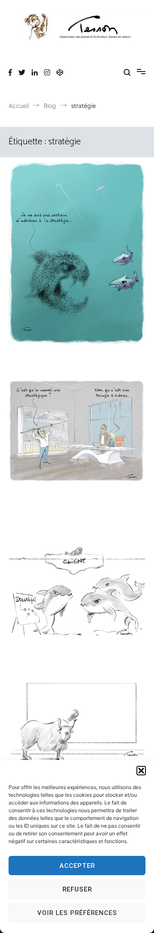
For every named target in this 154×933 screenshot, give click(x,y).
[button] (141, 770)
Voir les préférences (77, 913)
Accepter (77, 866)
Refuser (77, 889)
